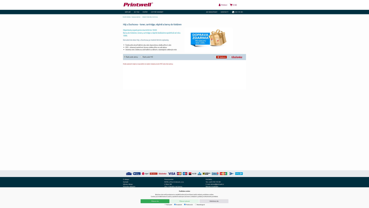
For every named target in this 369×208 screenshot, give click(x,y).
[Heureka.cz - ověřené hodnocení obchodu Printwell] (242, 8)
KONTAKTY (224, 12)
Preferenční (189, 205)
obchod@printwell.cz (217, 184)
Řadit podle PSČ (148, 57)
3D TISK (136, 12)
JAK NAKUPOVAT (211, 12)
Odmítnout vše (214, 201)
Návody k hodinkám (212, 186)
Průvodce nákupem (129, 186)
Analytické (179, 205)
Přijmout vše (155, 201)
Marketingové (201, 205)
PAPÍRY (145, 12)
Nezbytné (169, 205)
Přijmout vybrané (184, 201)
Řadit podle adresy (132, 57)
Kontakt (125, 182)
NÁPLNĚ (128, 12)
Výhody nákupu (128, 184)
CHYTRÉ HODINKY (157, 12)
